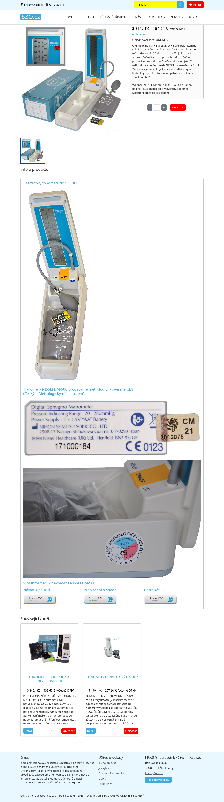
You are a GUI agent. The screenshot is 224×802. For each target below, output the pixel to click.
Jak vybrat (104, 768)
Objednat (178, 107)
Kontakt (194, 17)
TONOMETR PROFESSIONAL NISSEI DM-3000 (50, 679)
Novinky (177, 17)
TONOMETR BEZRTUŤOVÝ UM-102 (112, 677)
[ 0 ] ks (196, 5)
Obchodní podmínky (111, 773)
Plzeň (140, 795)
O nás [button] (136, 17)
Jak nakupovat (107, 763)
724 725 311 (56, 5)
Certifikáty (157, 17)
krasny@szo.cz (33, 5)
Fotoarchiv (105, 784)
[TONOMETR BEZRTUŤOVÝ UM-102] (112, 648)
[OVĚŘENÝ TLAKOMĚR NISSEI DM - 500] (73, 79)
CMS (113, 795)
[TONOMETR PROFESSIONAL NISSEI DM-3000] (49, 648)
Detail (28, 731)
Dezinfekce (86, 17)
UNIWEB (125, 795)
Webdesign (94, 795)
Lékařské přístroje (113, 17)
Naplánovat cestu (158, 780)
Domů (69, 17)
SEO (104, 795)
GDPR (102, 778)
